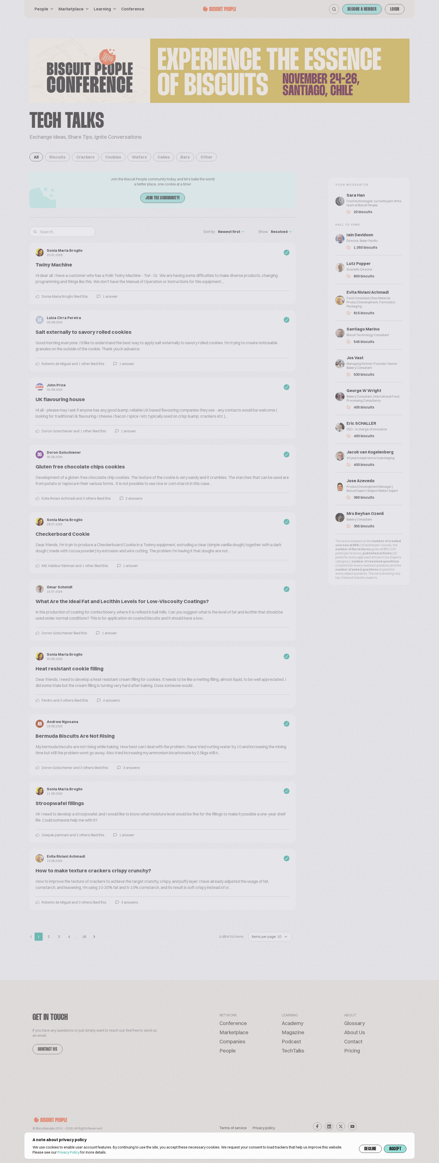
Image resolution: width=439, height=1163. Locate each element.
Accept (395, 1149)
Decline (370, 1149)
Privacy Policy (68, 1152)
